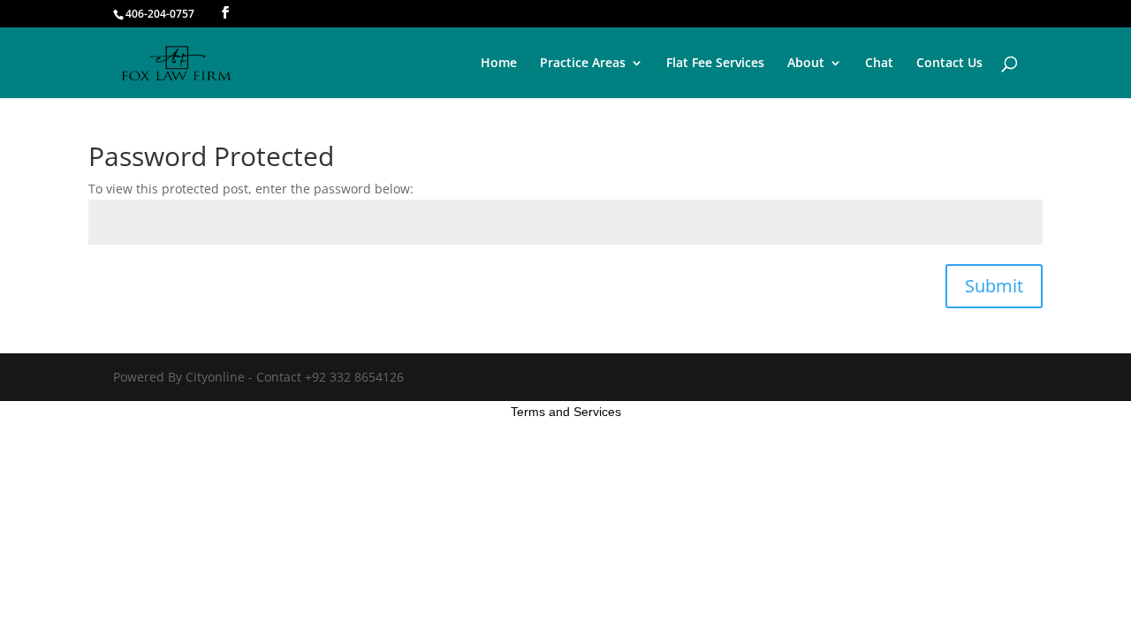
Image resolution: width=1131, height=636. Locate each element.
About (805, 64)
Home (499, 64)
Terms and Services (566, 412)
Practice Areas (583, 64)
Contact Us (949, 64)
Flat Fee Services (715, 64)
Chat (879, 64)
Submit (994, 286)
